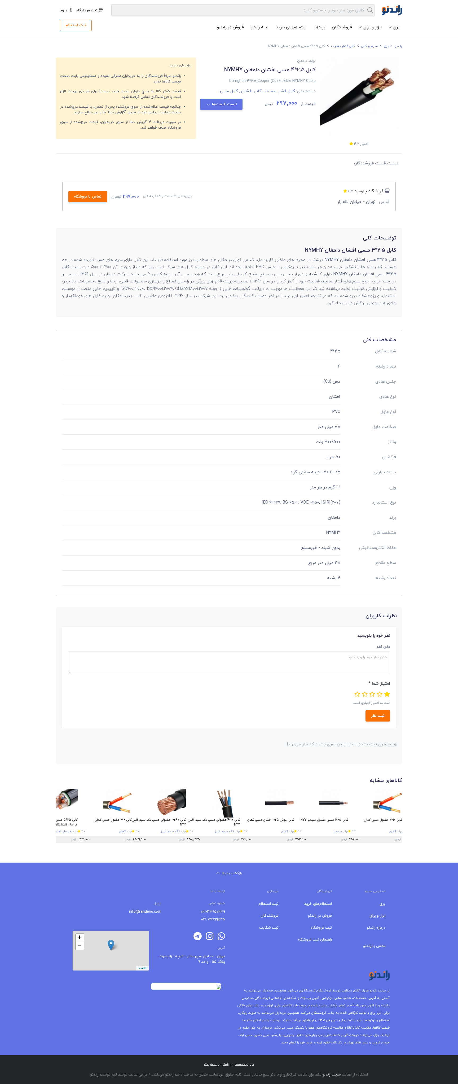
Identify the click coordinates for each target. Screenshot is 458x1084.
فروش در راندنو (230, 27)
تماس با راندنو (374, 945)
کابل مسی (229, 91)
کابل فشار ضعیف (342, 46)
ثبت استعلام (75, 25)
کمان (392, 831)
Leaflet (143, 968)
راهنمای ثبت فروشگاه (315, 939)
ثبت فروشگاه (87, 10)
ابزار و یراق (377, 915)
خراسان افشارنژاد (61, 831)
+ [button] (79, 938)
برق (386, 46)
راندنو (398, 46)
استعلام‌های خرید (292, 27)
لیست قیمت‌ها (224, 104)
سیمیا (337, 831)
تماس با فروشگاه (88, 196)
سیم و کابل (369, 46)
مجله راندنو (260, 27)
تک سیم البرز (224, 831)
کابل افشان (249, 91)
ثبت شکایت (269, 927)
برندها (319, 27)
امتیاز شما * (379, 684)
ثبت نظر (378, 715)
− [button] (79, 946)
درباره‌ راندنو (376, 927)
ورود (64, 10)
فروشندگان (342, 27)
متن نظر (383, 646)
